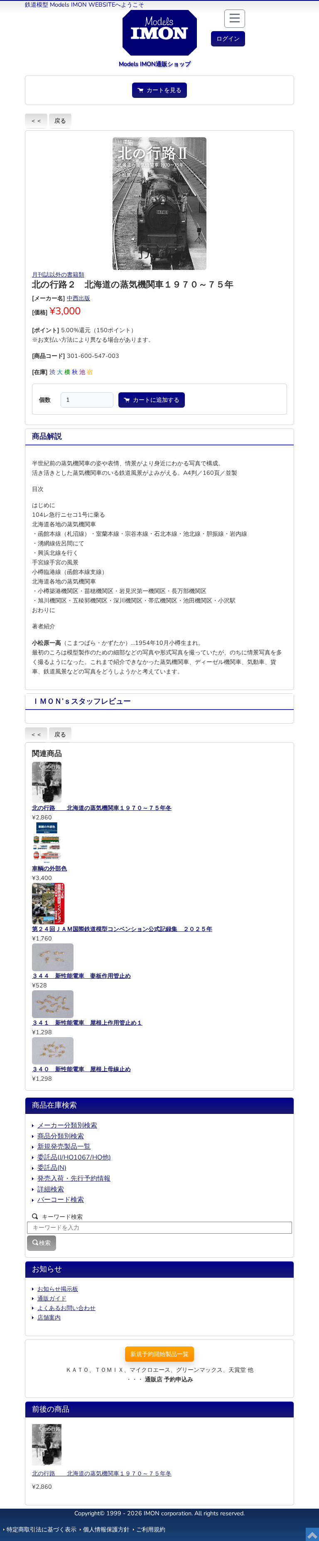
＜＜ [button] (36, 121)
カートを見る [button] (162, 90)
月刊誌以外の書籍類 (58, 274)
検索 (45, 1243)
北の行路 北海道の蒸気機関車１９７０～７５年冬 (102, 1473)
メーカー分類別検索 (67, 1125)
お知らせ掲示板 (57, 1289)
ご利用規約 (150, 1529)
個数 (45, 400)
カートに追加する (154, 400)
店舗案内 (49, 1317)
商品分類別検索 (60, 1136)
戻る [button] (60, 121)
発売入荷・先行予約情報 (73, 1178)
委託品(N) (51, 1167)
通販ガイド (51, 1298)
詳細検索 (50, 1189)
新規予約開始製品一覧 (159, 1354)
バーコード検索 (60, 1199)
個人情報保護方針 (106, 1529)
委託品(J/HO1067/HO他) (74, 1157)
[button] (228, 38)
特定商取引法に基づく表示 (41, 1529)
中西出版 (78, 298)
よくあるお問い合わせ (66, 1308)
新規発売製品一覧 (64, 1146)
